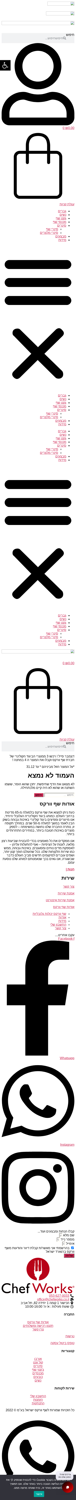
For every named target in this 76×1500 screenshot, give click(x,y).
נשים (63, 214)
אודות (62, 917)
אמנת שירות (66, 893)
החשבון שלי (58, 924)
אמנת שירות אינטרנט (60, 900)
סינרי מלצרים (49, 232)
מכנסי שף (59, 222)
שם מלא (68, 1235)
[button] (38, 318)
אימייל (69, 1243)
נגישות (69, 1336)
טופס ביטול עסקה (62, 1343)
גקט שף (61, 218)
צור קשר (68, 886)
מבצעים (60, 236)
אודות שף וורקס (63, 907)
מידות (62, 240)
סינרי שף (52, 229)
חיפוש (70, 34)
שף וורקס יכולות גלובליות (49, 914)
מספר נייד (67, 1239)
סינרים (61, 225)
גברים (62, 211)
